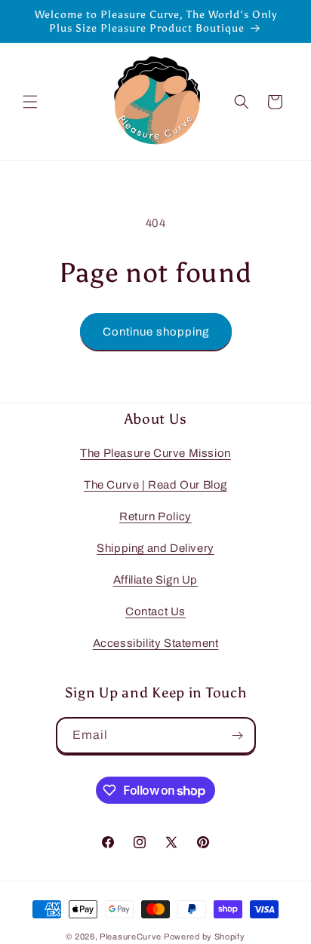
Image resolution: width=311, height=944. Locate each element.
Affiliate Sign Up (155, 580)
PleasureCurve (131, 936)
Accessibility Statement (156, 643)
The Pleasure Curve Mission (155, 453)
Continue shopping (156, 332)
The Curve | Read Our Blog (155, 485)
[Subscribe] (237, 735)
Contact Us (155, 611)
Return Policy (155, 516)
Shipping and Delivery (155, 548)
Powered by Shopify (204, 936)
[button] (30, 101)
